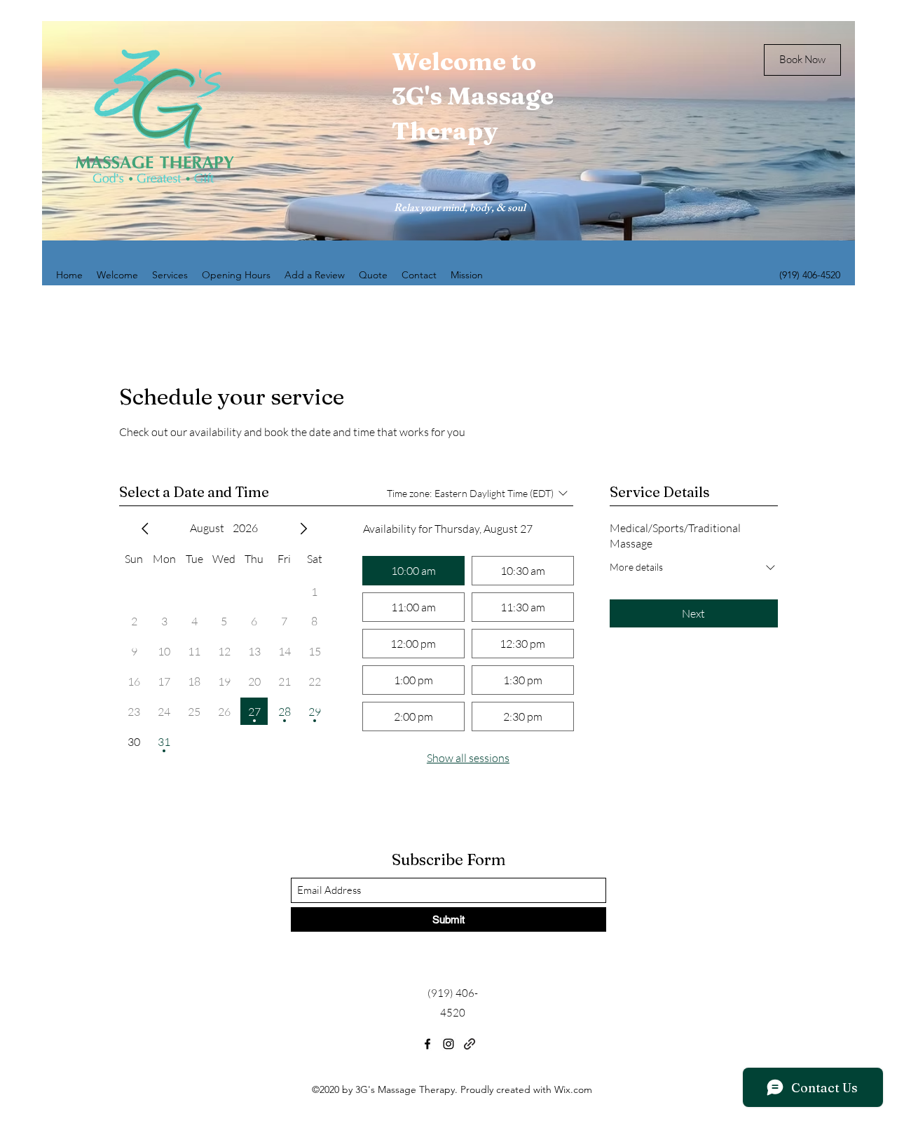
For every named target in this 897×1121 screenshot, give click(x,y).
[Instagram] (448, 1044)
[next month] (303, 528)
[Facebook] (427, 1044)
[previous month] (145, 528)
